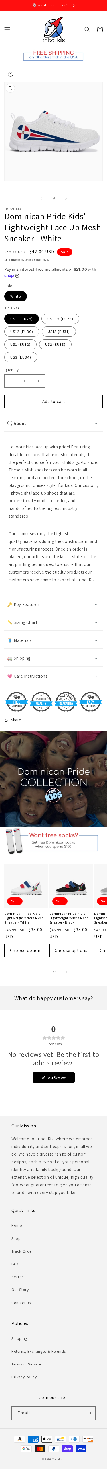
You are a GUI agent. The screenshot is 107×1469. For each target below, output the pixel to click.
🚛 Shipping (19, 658)
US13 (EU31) (59, 331)
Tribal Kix (58, 1458)
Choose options (26, 950)
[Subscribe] (89, 1413)
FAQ (15, 1264)
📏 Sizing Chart (22, 622)
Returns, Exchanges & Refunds (38, 1351)
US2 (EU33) (55, 344)
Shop (16, 1238)
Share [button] (16, 719)
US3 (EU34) (20, 357)
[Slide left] (41, 198)
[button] (7, 29)
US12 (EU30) (21, 331)
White (15, 296)
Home (16, 1225)
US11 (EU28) (21, 318)
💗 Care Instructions (27, 676)
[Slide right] (66, 198)
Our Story (20, 1289)
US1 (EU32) (20, 344)
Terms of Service (26, 1364)
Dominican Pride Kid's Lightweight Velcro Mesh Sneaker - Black (69, 917)
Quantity (11, 369)
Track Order (22, 1251)
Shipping (10, 260)
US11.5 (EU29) (60, 318)
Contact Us (21, 1302)
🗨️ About (16, 423)
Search (17, 1276)
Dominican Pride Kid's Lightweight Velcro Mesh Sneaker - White (24, 917)
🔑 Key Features (23, 604)
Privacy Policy (24, 1376)
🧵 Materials (19, 640)
